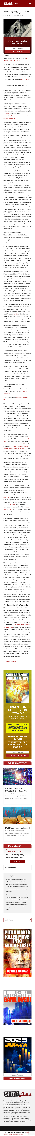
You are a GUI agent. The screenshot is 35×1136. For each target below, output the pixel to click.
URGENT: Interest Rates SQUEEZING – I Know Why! (16, 790)
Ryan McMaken (8, 15)
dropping (12, 504)
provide (16, 314)
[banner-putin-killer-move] (18, 976)
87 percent (6, 497)
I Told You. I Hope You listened (17, 828)
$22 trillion (24, 444)
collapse (6, 113)
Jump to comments (10, 661)
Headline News (21, 15)
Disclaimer (20, 1134)
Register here (17, 861)
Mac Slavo (9, 793)
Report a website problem (10, 1134)
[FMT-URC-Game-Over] (18, 1024)
